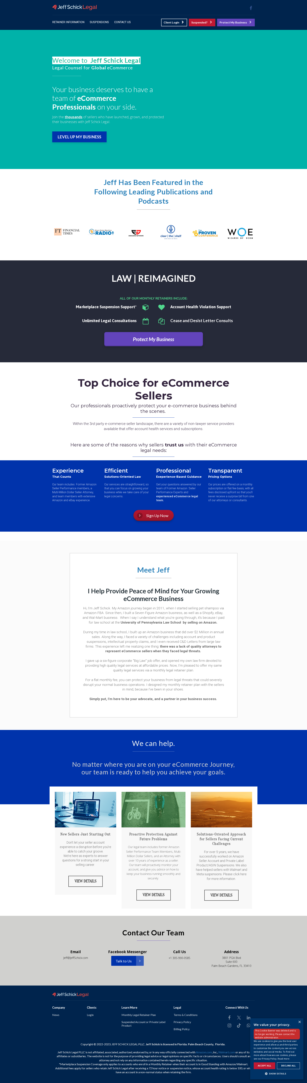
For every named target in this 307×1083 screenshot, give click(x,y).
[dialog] (276, 1048)
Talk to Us (124, 961)
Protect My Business (233, 22)
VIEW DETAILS (85, 881)
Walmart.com (226, 1052)
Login (90, 1014)
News (55, 1014)
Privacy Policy (182, 1022)
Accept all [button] (264, 1065)
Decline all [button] (288, 1065)
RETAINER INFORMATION (68, 22)
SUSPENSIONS (99, 22)
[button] (277, 1073)
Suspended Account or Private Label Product (143, 1023)
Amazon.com (204, 1052)
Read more (283, 1058)
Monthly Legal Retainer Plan (139, 1014)
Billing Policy (182, 1029)
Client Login (171, 22)
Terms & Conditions (186, 1014)
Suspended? (199, 22)
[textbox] (110, 60)
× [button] (299, 1022)
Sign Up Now (157, 515)
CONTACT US (122, 22)
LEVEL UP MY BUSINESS (79, 136)
